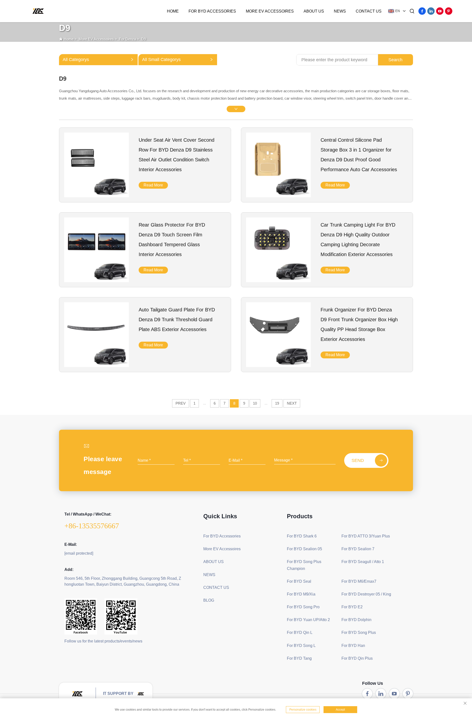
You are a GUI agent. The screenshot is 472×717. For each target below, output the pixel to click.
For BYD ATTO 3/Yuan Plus (365, 536)
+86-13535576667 (91, 526)
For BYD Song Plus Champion (304, 565)
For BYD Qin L (299, 632)
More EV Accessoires (270, 11)
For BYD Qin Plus (357, 658)
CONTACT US (369, 11)
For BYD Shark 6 (302, 536)
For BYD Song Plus (358, 632)
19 (277, 403)
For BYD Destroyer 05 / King (366, 594)
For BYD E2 (352, 607)
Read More (153, 185)
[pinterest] (448, 11)
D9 (143, 39)
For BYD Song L (301, 645)
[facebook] (422, 11)
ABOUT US (314, 11)
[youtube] (439, 11)
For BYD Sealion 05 (304, 549)
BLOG (208, 600)
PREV (181, 403)
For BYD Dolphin (356, 620)
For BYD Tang (299, 658)
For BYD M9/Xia (301, 594)
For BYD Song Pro (303, 607)
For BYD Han (353, 645)
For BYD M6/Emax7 (358, 581)
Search (395, 59)
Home (173, 11)
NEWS (340, 11)
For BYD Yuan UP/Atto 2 (308, 620)
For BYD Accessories (212, 11)
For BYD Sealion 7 (357, 549)
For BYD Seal (299, 581)
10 (255, 403)
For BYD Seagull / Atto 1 (362, 562)
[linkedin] (431, 11)
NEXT (292, 403)
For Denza (127, 39)
